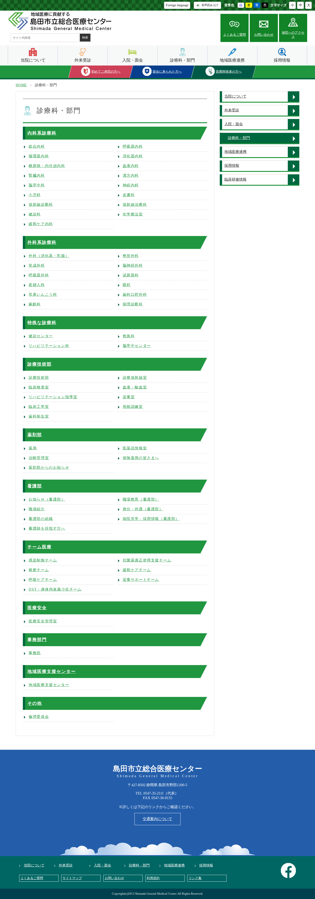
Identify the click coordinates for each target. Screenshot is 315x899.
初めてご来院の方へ (105, 71)
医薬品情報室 (135, 448)
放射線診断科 (41, 204)
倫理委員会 (39, 717)
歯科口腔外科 (135, 294)
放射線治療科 (135, 204)
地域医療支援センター (51, 671)
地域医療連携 (232, 60)
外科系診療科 (41, 242)
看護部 (34, 486)
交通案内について (157, 819)
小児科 (35, 195)
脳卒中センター (137, 346)
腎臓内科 (37, 175)
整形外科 (131, 256)
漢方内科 (131, 175)
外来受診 (82, 60)
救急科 (129, 336)
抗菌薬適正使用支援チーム (147, 560)
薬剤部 (34, 434)
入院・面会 (132, 60)
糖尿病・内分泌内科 (47, 166)
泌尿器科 (131, 275)
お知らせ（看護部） (47, 499)
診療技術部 (39, 364)
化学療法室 (133, 214)
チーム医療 (39, 546)
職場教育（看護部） (141, 499)
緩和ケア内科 (41, 224)
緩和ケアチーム (137, 570)
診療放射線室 (135, 377)
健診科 (35, 214)
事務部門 (37, 639)
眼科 (127, 285)
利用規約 (153, 878)
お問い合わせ (263, 34)
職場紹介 (37, 509)
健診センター (41, 336)
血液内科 (131, 166)
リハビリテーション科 (49, 346)
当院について (33, 60)
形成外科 (37, 265)
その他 (34, 703)
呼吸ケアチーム (43, 580)
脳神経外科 (133, 265)
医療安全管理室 (43, 621)
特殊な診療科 (41, 322)
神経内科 (131, 185)
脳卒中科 (37, 185)
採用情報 (282, 60)
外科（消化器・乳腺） (49, 256)
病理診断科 (133, 304)
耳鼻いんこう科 (43, 294)
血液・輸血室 (135, 387)
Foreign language (177, 5)
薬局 (33, 448)
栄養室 (129, 397)
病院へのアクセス (293, 35)
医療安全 (37, 607)
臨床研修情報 (235, 179)
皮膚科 (129, 195)
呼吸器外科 (39, 275)
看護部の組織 (41, 519)
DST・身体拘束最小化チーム (55, 589)
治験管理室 (39, 458)
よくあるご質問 (234, 34)
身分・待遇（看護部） (143, 509)
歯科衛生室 (39, 416)
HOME (21, 85)
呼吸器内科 (133, 146)
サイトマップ (72, 878)
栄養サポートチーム (141, 580)
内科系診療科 (41, 133)
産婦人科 (37, 285)
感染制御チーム (43, 560)
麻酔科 (35, 304)
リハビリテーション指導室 (53, 397)
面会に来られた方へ (167, 71)
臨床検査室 (39, 387)
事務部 (35, 653)
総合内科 (37, 146)
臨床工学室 (39, 407)
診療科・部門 (182, 60)
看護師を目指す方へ (47, 528)
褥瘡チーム (39, 570)
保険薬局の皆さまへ (141, 458)
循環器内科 (39, 156)
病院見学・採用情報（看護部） (151, 519)
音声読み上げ (210, 5)
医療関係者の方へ (229, 71)
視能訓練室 (133, 407)
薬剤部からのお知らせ (49, 467)
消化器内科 (133, 156)
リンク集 (195, 878)
